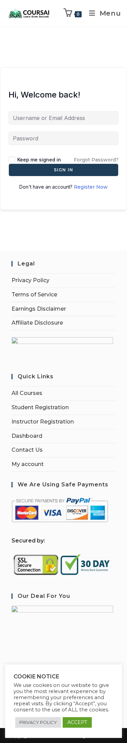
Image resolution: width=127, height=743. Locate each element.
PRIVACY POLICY (38, 722)
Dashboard (27, 436)
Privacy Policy (30, 280)
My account (28, 464)
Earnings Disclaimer (39, 309)
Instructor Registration (43, 421)
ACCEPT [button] (77, 722)
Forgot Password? (96, 160)
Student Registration (40, 407)
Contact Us (27, 450)
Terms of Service (34, 294)
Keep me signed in (39, 159)
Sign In (63, 169)
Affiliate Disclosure (37, 322)
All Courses (27, 393)
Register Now (91, 187)
